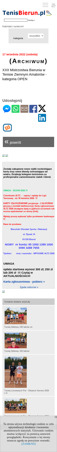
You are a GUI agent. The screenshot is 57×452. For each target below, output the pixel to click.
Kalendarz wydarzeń (13, 26)
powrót (12, 141)
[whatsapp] (15, 111)
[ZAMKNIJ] (28, 443)
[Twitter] (42, 110)
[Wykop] (7, 130)
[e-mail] (24, 111)
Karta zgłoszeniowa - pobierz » (24, 281)
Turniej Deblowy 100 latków (16, 351)
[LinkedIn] (42, 120)
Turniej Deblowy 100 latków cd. (18, 327)
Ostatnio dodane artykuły (17, 301)
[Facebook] (33, 111)
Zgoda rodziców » (29, 287)
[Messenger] (7, 111)
